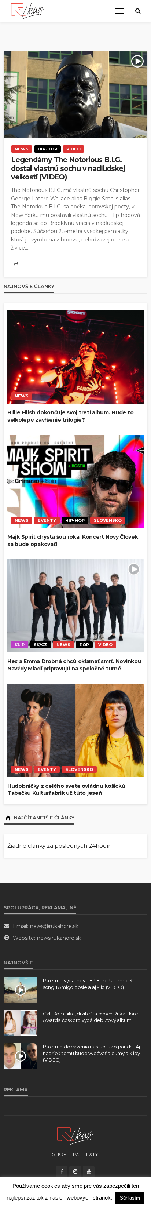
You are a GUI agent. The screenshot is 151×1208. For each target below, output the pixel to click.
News (22, 149)
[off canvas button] (119, 11)
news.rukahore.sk (59, 938)
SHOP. (60, 1154)
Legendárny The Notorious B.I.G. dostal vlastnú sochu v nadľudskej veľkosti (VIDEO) (68, 168)
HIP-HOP (47, 149)
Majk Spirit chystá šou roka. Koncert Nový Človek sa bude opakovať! (72, 540)
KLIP (20, 644)
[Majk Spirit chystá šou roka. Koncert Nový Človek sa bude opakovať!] (75, 481)
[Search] (138, 11)
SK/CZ (40, 644)
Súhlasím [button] (130, 1198)
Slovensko (108, 520)
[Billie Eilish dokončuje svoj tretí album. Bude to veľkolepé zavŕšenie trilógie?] (75, 357)
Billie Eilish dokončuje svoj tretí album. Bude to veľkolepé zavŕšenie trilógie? (70, 416)
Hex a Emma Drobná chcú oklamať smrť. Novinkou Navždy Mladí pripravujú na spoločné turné (74, 665)
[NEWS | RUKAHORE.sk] (75, 1135)
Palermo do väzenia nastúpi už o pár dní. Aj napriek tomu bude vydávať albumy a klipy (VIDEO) (91, 1053)
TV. (75, 1154)
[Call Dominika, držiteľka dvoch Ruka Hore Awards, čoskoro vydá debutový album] (20, 1023)
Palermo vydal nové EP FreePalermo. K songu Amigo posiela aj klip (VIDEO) (88, 984)
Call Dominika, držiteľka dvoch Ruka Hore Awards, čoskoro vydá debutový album (90, 1017)
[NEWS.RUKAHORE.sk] (27, 11)
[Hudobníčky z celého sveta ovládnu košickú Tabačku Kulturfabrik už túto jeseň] (75, 730)
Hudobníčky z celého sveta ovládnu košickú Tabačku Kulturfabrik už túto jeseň (66, 790)
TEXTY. (91, 1154)
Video (73, 149)
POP (84, 644)
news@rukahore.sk (54, 926)
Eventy (47, 520)
